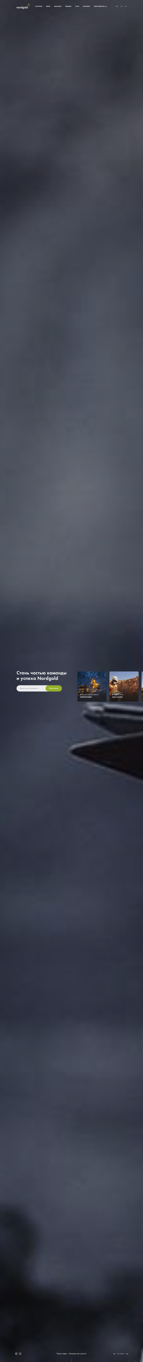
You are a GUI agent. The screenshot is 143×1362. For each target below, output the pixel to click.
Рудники (68, 6)
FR (125, 6)
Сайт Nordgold (99, 6)
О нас (77, 6)
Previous (115, 1354)
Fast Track (38, 6)
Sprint (48, 6)
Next (126, 1354)
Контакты (86, 6)
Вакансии (57, 6)
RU (122, 6)
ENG (117, 6)
